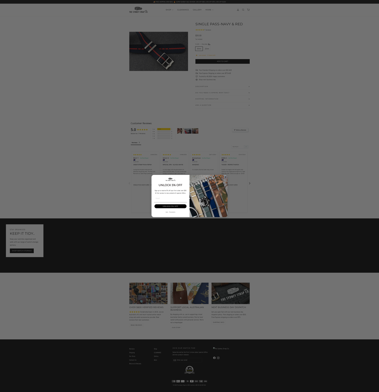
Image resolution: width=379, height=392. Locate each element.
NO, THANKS (170, 212)
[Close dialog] (225, 177)
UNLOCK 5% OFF (170, 206)
